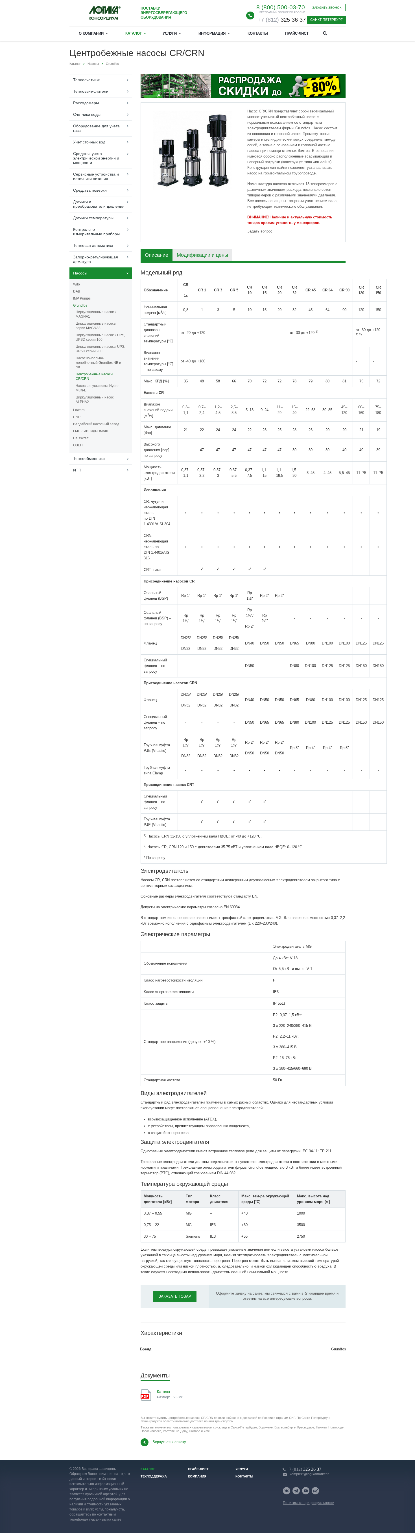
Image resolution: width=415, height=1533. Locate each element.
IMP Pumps (82, 298)
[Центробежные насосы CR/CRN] (192, 151)
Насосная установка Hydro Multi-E (97, 388)
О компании (92, 33)
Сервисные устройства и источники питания (96, 176)
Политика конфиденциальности (308, 1503)
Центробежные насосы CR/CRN (94, 376)
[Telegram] (296, 1490)
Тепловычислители (90, 91)
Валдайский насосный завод (96, 424)
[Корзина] (339, 32)
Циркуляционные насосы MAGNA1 (96, 314)
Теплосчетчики (87, 79)
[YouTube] (305, 1490)
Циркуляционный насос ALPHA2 (95, 399)
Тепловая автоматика (93, 245)
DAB (76, 291)
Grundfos (80, 305)
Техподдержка (154, 1476)
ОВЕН (78, 445)
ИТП (77, 470)
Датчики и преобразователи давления (98, 204)
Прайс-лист (297, 33)
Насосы (80, 273)
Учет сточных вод (89, 142)
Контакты (258, 33)
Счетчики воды (87, 114)
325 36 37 (281, 20)
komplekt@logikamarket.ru (310, 1474)
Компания (197, 1476)
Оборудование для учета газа (96, 128)
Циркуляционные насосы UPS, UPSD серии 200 (100, 349)
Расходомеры (86, 103)
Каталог (134, 33)
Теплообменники (89, 458)
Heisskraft (80, 438)
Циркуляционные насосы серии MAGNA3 (96, 326)
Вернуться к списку (169, 1442)
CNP (76, 417)
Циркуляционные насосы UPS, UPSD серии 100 (100, 337)
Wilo (76, 284)
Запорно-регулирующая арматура (95, 259)
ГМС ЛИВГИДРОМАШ (90, 431)
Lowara (79, 410)
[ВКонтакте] (286, 1490)
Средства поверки (90, 190)
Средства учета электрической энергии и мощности (96, 158)
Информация (213, 33)
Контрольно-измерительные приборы (96, 231)
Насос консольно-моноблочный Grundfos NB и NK (98, 362)
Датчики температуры (93, 218)
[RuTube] (315, 1490)
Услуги (171, 33)
